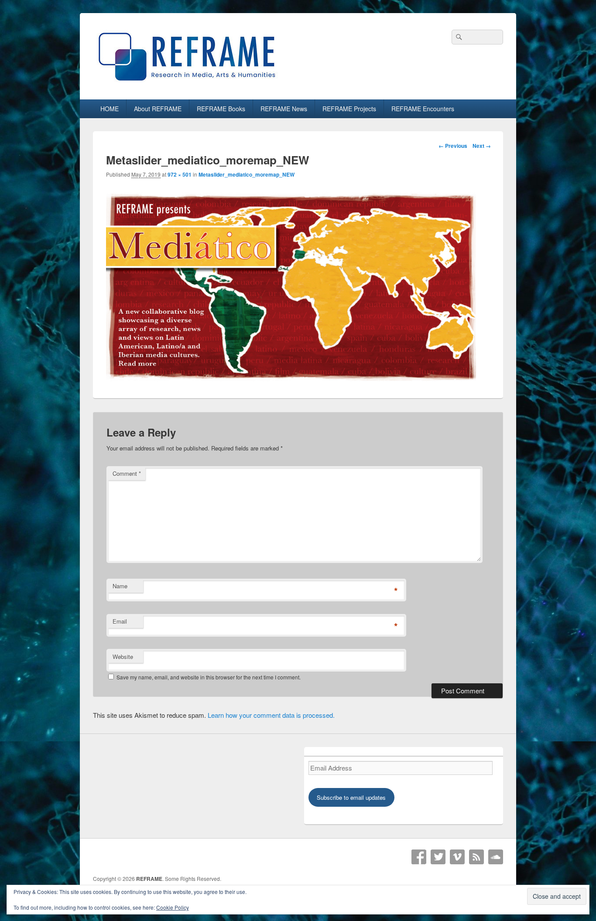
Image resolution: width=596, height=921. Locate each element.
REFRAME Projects (349, 108)
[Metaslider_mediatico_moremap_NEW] (291, 379)
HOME (109, 108)
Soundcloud (495, 856)
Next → (482, 146)
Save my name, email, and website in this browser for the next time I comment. (208, 677)
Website (123, 656)
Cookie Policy (172, 907)
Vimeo (457, 856)
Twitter (438, 856)
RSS (476, 856)
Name (120, 586)
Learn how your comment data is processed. (271, 715)
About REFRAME (158, 108)
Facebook (418, 856)
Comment (127, 473)
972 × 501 (180, 174)
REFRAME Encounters (422, 108)
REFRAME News (283, 108)
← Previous (452, 146)
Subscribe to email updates (351, 797)
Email (120, 621)
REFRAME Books (221, 108)
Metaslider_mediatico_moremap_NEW (247, 174)
